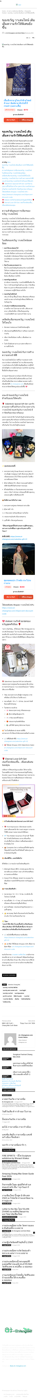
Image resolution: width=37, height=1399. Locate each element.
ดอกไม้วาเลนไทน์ (7, 996)
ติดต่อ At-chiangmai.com (18, 1366)
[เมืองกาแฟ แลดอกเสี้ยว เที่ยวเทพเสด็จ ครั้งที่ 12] (7, 1074)
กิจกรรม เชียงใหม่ (7, 1179)
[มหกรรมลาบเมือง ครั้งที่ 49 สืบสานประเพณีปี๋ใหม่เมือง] (7, 1065)
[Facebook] (4, 1012)
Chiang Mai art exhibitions (10, 1161)
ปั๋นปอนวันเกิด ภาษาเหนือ (14, 1119)
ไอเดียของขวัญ (6, 1002)
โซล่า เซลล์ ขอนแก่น (9, 1087)
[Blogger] (13, 1380)
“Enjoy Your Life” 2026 (27, 1023)
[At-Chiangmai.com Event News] (3, 33)
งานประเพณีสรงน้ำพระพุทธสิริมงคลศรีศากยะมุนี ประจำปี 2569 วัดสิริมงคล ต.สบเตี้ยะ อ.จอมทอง (17, 1264)
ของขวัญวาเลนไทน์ (8, 993)
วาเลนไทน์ (26, 996)
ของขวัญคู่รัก (23, 990)
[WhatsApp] (18, 1012)
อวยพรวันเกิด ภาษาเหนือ (13, 1099)
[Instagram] (24, 1380)
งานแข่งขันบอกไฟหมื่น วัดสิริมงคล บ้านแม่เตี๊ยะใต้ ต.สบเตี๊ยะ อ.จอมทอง (18, 1277)
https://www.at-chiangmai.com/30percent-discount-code (18, 611)
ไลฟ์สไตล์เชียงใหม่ (25, 999)
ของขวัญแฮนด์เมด (19, 993)
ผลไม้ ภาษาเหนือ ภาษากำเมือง (16, 1127)
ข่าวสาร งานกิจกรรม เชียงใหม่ (15, 11)
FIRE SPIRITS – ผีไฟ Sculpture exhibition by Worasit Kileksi (16, 1157)
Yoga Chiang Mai (7, 1190)
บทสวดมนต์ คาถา (7, 1095)
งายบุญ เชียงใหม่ (8, 1220)
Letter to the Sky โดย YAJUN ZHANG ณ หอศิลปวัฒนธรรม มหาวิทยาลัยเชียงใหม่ (15, 1211)
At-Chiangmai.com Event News (15, 33)
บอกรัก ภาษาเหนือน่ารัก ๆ (14, 1145)
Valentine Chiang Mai (14, 984)
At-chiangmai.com (7, 1102)
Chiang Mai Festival (7, 16)
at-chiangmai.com (16, 384)
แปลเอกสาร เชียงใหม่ (9, 1083)
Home (4, 11)
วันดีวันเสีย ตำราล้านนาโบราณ (16, 1111)
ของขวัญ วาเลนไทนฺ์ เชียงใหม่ (10, 987)
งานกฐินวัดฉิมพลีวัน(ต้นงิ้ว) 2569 (17, 1242)
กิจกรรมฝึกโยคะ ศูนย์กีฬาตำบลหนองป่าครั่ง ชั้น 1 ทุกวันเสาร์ (16, 1185)
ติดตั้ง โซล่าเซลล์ (7, 1079)
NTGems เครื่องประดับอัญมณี (11, 1085)
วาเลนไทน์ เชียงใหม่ (8, 999)
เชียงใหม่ (17, 999)
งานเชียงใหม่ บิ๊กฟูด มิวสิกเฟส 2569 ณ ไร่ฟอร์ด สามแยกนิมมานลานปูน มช (17, 1198)
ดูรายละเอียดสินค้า (18, 114)
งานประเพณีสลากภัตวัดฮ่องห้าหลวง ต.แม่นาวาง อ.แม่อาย (16, 1251)
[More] (23, 1012)
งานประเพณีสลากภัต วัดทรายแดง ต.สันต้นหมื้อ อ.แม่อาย (18, 1226)
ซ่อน (8, 162)
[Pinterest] (14, 1012)
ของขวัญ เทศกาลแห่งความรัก (10, 990)
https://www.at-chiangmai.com (22, 1041)
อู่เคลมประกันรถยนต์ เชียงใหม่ (11, 1081)
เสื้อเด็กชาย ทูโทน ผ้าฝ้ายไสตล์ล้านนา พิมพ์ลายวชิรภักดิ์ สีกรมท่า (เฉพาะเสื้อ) (17, 103)
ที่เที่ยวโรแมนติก (18, 996)
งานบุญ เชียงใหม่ (6, 1231)
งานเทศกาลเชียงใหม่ (19, 955)
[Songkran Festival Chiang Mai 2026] (7, 1056)
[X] (9, 1012)
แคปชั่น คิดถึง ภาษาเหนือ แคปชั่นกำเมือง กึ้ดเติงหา (17, 1135)
